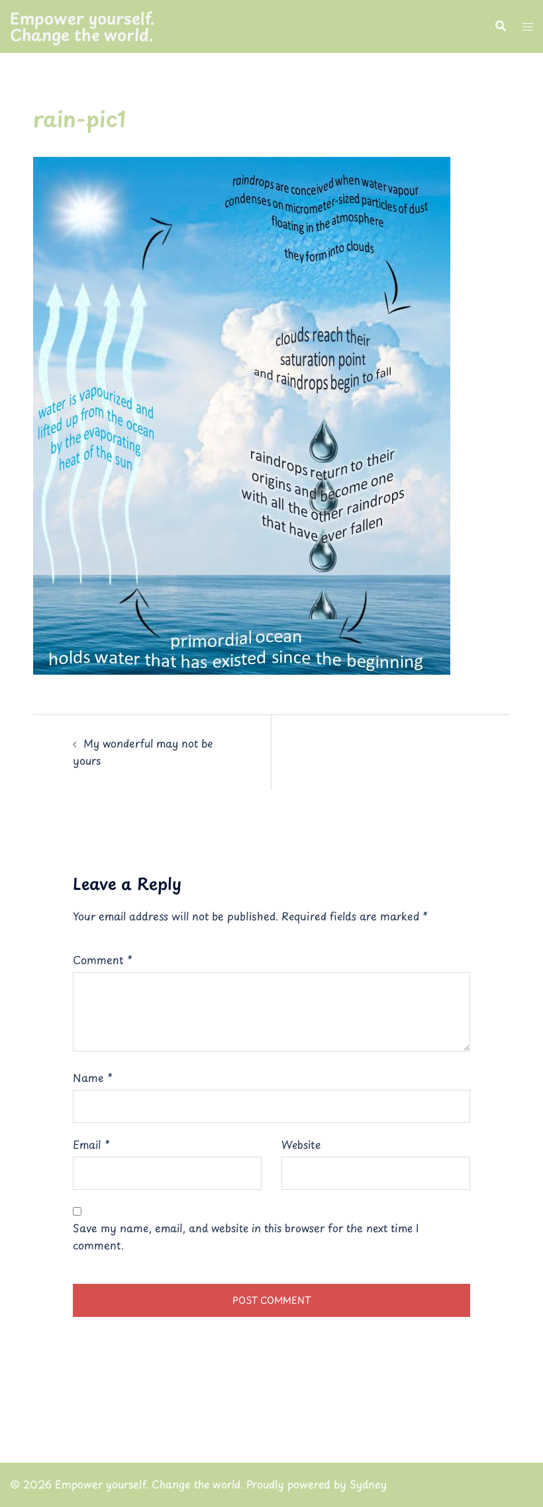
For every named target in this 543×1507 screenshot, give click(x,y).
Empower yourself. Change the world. (82, 26)
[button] (500, 26)
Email (91, 1144)
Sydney (368, 1484)
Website (301, 1144)
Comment (102, 959)
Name (93, 1077)
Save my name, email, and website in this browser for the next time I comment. (246, 1236)
